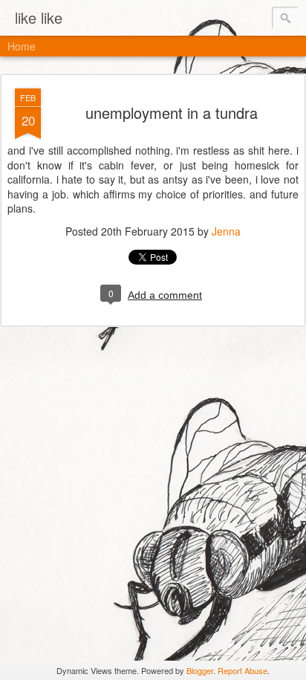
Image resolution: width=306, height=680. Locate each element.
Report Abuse (242, 670)
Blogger (199, 670)
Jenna (226, 231)
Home (21, 46)
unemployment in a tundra (171, 112)
